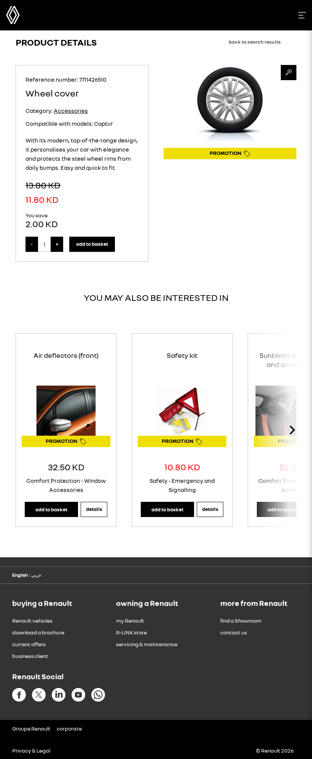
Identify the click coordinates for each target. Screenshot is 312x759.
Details (94, 509)
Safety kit (182, 355)
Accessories (71, 110)
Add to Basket (92, 244)
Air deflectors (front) (66, 355)
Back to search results (255, 42)
